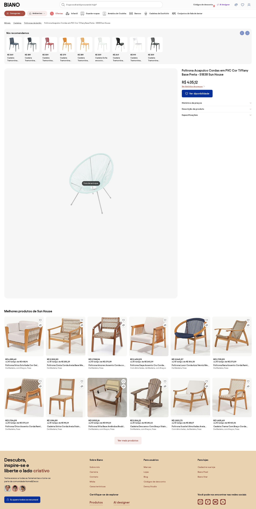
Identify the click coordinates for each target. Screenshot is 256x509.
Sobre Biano (96, 460)
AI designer (225, 5)
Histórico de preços (192, 103)
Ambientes (37, 13)
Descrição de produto (193, 109)
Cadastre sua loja (206, 467)
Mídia (92, 481)
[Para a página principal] (17, 4)
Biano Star (203, 477)
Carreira (94, 472)
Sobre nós (95, 467)
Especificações (190, 115)
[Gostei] (40, 320)
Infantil (74, 14)
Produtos (96, 502)
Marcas (147, 467)
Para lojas (203, 460)
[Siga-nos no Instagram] (200, 502)
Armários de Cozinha (117, 14)
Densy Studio (150, 486)
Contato (94, 477)
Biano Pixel (203, 472)
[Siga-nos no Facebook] (208, 502)
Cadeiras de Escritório (159, 14)
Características (98, 486)
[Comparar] (40, 325)
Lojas (146, 472)
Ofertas (59, 14)
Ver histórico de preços (192, 87)
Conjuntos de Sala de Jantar (189, 14)
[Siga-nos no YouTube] (215, 502)
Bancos (138, 14)
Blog (146, 477)
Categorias (15, 13)
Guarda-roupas (93, 14)
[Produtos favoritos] (242, 4)
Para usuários (151, 460)
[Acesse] (249, 4)
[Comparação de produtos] (236, 4)
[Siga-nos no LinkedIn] (223, 502)
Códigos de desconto (204, 5)
